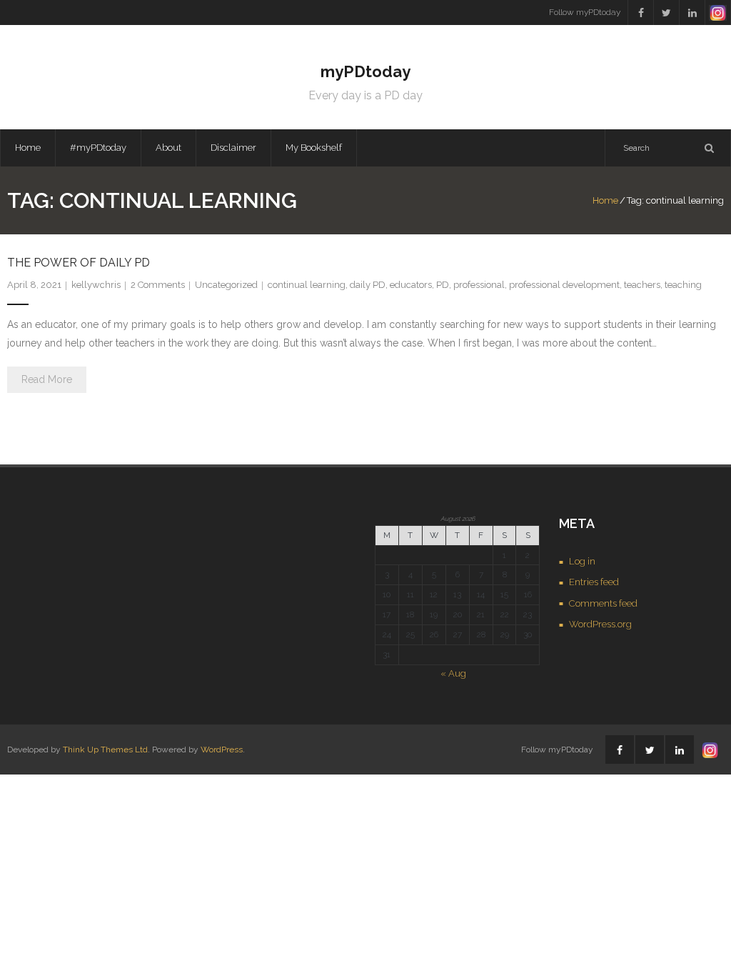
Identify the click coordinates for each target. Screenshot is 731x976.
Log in (582, 561)
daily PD (367, 284)
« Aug (453, 673)
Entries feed (594, 582)
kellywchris (96, 284)
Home (28, 147)
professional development (564, 284)
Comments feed (603, 603)
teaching (683, 284)
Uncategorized (226, 284)
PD (442, 284)
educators (411, 284)
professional (479, 284)
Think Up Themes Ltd (105, 750)
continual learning (307, 284)
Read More (46, 379)
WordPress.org (600, 624)
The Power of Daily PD (78, 262)
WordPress (222, 750)
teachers (642, 284)
